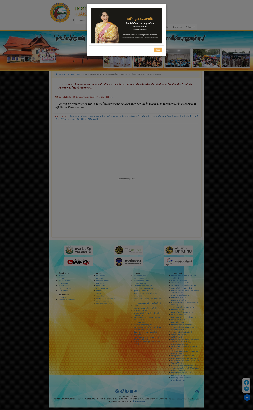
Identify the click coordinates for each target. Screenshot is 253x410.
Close (157, 49)
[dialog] (126, 205)
